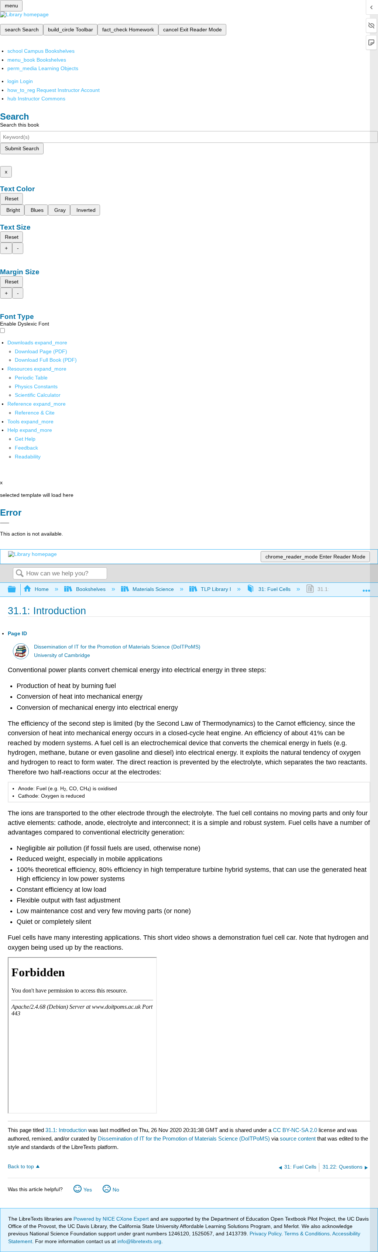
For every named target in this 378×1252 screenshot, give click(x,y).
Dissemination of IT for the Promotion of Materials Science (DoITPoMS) (117, 647)
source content (298, 1138)
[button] (26, 448)
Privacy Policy (265, 1233)
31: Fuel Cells (274, 589)
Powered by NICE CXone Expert (111, 1219)
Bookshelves (91, 589)
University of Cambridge (62, 655)
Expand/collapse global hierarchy (16, 589)
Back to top (21, 1166)
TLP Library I (216, 589)
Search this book (19, 125)
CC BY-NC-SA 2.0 (295, 1130)
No (116, 1190)
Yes (87, 1190)
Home (41, 589)
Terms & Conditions (307, 1233)
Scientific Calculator (38, 395)
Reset (11, 199)
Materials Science (153, 589)
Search (19, 573)
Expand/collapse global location (366, 587)
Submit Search (22, 148)
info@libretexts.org (138, 1241)
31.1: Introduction (66, 1130)
